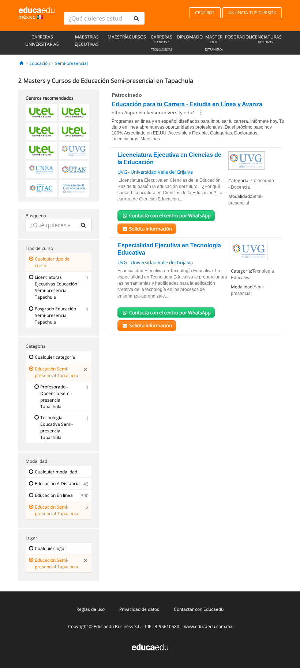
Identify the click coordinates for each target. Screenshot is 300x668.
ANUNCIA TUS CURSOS (252, 13)
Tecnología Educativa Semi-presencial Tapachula (56, 427)
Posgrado (237, 37)
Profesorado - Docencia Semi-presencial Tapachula (56, 397)
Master (213, 42)
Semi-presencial (71, 63)
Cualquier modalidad (56, 472)
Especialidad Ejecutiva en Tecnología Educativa (169, 249)
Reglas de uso (90, 609)
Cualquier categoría (55, 357)
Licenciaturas (265, 39)
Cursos (137, 37)
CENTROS (205, 13)
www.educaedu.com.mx (208, 626)
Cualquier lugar (50, 548)
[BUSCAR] (83, 225)
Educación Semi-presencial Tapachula (56, 372)
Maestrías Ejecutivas (87, 40)
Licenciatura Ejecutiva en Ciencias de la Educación (169, 158)
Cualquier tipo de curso (52, 262)
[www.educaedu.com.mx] (150, 646)
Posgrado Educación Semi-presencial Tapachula (55, 315)
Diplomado (190, 37)
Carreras (161, 42)
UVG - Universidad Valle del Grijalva (155, 172)
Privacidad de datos (139, 609)
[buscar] (136, 18)
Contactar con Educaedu (199, 609)
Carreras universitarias (42, 40)
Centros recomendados (50, 98)
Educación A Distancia (57, 483)
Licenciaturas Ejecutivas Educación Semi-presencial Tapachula (56, 287)
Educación (39, 63)
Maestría (118, 37)
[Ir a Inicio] (21, 63)
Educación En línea (54, 495)
